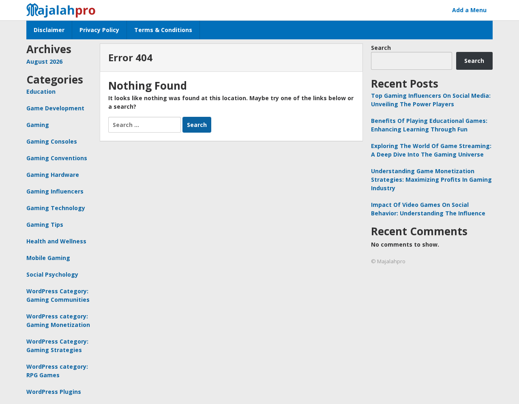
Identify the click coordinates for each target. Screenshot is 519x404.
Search (381, 48)
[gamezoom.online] (63, 9)
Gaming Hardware (52, 174)
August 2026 (44, 61)
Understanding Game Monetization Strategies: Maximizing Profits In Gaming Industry (431, 179)
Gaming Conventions (56, 158)
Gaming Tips (44, 224)
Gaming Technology (55, 208)
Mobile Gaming (48, 258)
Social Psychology (52, 274)
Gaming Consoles (51, 141)
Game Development (55, 108)
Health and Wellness (56, 241)
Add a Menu (469, 10)
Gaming (37, 125)
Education (41, 91)
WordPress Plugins (53, 391)
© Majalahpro (388, 261)
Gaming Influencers (55, 191)
